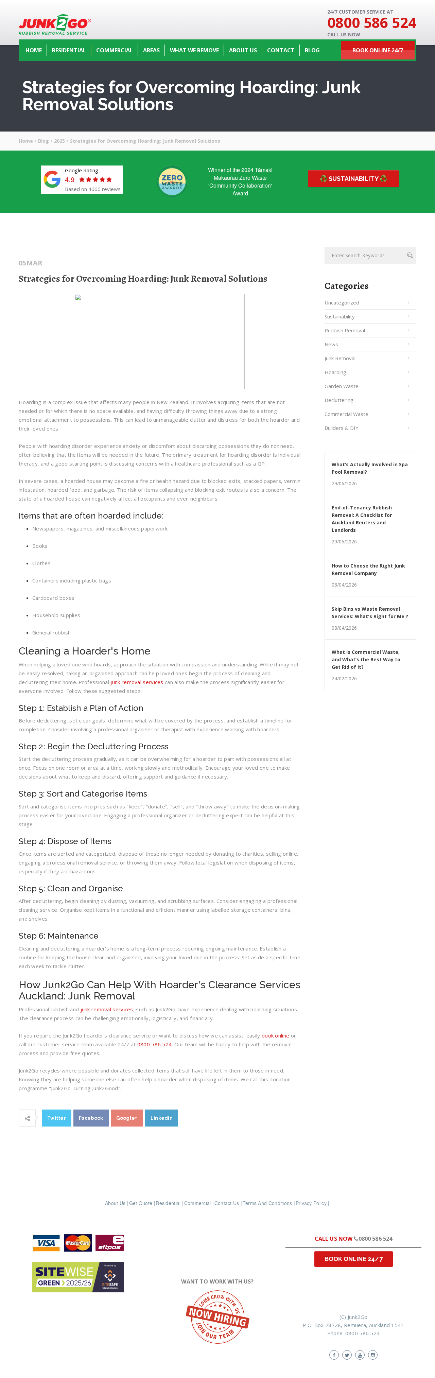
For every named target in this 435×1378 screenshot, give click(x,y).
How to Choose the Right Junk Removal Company (368, 569)
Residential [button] (69, 50)
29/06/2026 (344, 483)
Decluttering (339, 400)
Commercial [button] (114, 50)
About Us (115, 1203)
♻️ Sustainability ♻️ (353, 178)
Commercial (197, 1203)
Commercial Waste (346, 414)
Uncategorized (342, 302)
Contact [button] (281, 50)
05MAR (31, 263)
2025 (59, 141)
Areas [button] (151, 50)
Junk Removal (340, 358)
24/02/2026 (344, 678)
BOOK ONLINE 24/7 (354, 1258)
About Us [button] (243, 50)
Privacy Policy (311, 1203)
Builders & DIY (342, 427)
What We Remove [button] (194, 50)
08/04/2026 (344, 584)
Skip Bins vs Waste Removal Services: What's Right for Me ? (370, 613)
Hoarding (335, 372)
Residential (168, 1203)
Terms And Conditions (267, 1203)
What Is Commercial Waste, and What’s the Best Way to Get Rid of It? (366, 659)
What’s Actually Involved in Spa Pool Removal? (370, 468)
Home (33, 50)
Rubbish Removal (345, 330)
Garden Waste (342, 386)
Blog (312, 50)
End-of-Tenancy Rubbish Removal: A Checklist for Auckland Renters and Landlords (362, 518)
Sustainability (340, 316)
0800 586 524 (371, 22)
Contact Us (226, 1203)
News (331, 344)
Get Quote (141, 1203)
